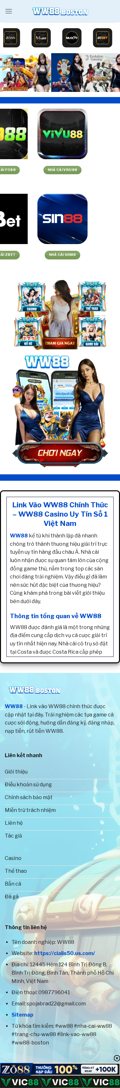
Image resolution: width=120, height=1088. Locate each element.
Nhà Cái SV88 (30, 255)
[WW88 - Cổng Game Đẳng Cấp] (60, 11)
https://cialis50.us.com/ (64, 953)
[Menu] (8, 11)
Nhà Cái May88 (90, 255)
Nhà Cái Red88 (90, 170)
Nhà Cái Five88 (29, 170)
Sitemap (22, 1015)
